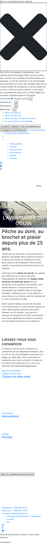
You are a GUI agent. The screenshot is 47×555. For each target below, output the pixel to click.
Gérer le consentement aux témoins (17, 474)
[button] (23, 37)
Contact (13, 158)
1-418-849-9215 (14, 507)
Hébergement (16, 144)
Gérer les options (12, 112)
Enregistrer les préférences (13, 130)
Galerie (13, 155)
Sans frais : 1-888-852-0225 (15, 510)
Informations (15, 152)
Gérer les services (13, 115)
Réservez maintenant (11, 370)
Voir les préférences (30, 126)
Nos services (15, 149)
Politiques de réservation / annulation (24, 516)
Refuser (15, 126)
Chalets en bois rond (11, 373)
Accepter (5, 126)
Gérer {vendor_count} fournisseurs (20, 118)
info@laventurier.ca (15, 513)
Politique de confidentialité (17, 133)
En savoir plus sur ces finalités (18, 121)
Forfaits (13, 146)
